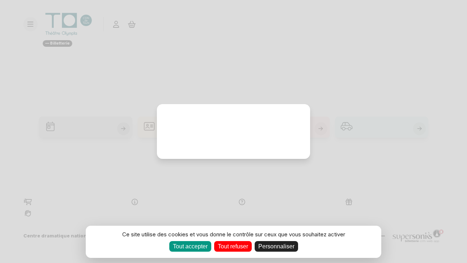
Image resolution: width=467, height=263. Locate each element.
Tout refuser (233, 246)
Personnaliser (276, 246)
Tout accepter (190, 246)
